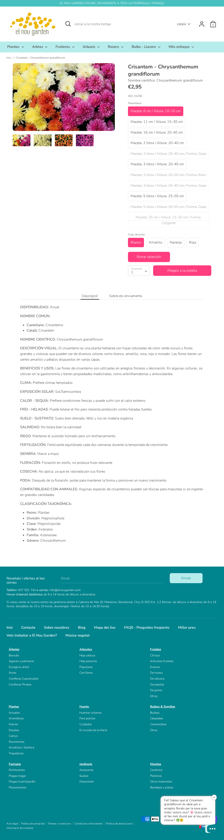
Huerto (84, 706)
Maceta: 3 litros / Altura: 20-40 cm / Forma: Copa (168, 185)
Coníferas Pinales (20, 684)
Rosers (114, 46)
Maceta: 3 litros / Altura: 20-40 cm (157, 164)
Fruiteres (63, 46)
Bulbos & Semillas (162, 706)
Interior (13, 724)
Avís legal (12, 823)
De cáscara (157, 679)
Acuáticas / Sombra (21, 747)
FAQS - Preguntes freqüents (147, 627)
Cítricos (155, 655)
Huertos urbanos (90, 713)
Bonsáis (14, 655)
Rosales (14, 730)
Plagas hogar (17, 776)
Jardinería (85, 764)
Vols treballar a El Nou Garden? (32, 635)
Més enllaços (180, 46)
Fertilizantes (17, 770)
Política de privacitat (33, 823)
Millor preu (187, 627)
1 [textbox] (132, 272)
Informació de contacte (20, 828)
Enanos (155, 667)
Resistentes (16, 742)
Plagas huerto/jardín (22, 781)
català (181, 24)
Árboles (14, 649)
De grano (156, 690)
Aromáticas (16, 718)
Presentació (135, 103)
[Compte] (201, 22)
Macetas (155, 764)
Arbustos (85, 649)
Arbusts (89, 46)
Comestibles (158, 724)
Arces (12, 673)
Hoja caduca (87, 655)
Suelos (83, 776)
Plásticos (156, 776)
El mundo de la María (93, 730)
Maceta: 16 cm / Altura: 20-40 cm (157, 132)
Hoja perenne (88, 661)
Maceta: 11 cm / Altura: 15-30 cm (157, 121)
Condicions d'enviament (88, 823)
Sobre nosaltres (56, 627)
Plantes (13, 46)
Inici (10, 627)
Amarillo (155, 242)
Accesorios (86, 770)
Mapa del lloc (105, 627)
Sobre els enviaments (125, 296)
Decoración (86, 781)
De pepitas (157, 684)
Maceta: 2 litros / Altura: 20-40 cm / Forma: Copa (168, 153)
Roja (192, 242)
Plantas (14, 706)
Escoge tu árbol (19, 667)
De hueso (156, 673)
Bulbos (154, 713)
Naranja (176, 242)
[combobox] (139, 270)
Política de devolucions (119, 823)
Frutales (155, 649)
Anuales (14, 713)
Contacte (28, 627)
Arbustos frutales (161, 661)
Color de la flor (136, 234)
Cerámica (156, 770)
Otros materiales (161, 781)
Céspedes (156, 718)
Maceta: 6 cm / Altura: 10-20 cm (156, 111)
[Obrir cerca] (68, 23)
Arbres (38, 46)
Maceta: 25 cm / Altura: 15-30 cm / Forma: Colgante (168, 220)
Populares (86, 667)
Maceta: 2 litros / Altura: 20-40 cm (157, 143)
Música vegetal (77, 635)
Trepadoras (16, 753)
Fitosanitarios (17, 787)
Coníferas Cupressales (23, 679)
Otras (154, 730)
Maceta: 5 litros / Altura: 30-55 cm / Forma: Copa (168, 206)
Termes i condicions (59, 823)
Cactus (13, 736)
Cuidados (85, 724)
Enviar (186, 578)
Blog (82, 627)
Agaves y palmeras (21, 661)
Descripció (90, 296)
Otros (154, 696)
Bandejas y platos (161, 787)
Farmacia (15, 764)
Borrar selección (149, 256)
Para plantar (87, 718)
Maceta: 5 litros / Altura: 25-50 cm (157, 196)
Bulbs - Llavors (144, 46)
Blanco (136, 242)
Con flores (86, 673)
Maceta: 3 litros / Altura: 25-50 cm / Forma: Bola (168, 174)
